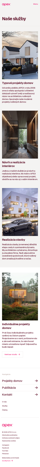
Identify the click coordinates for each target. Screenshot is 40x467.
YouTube (5, 451)
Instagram (5, 445)
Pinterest (5, 453)
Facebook (5, 448)
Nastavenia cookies (9, 441)
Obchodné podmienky (9, 435)
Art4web (16, 458)
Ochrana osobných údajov (11, 438)
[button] (35, 4)
